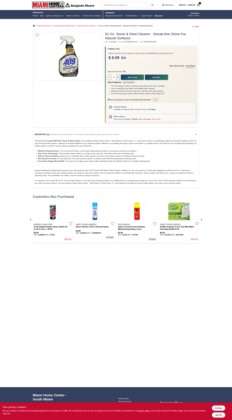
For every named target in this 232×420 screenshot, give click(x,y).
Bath (42, 16)
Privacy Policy (123, 398)
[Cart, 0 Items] (198, 5)
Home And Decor (44, 26)
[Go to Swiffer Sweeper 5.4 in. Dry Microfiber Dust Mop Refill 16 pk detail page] (179, 211)
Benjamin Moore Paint (113, 16)
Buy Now (156, 77)
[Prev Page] (30, 219)
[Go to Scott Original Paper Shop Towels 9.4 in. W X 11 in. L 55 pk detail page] (52, 211)
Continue (218, 408)
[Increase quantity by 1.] (118, 77)
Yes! (155, 100)
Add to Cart (132, 77)
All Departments (131, 16)
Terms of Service (124, 401)
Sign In (182, 5)
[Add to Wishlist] (37, 35)
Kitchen (35, 16)
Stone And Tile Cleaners (86, 26)
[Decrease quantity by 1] (109, 77)
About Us (159, 16)
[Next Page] (201, 219)
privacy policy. (144, 411)
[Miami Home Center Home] (48, 5)
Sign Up (191, 5)
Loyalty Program (146, 16)
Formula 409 (114, 49)
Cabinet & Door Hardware (92, 16)
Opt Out (218, 415)
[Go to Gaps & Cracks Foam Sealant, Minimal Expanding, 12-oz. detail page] (137, 211)
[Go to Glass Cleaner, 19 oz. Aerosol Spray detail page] (94, 211)
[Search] (152, 5)
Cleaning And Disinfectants (64, 26)
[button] (167, 5)
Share (196, 26)
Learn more (156, 119)
